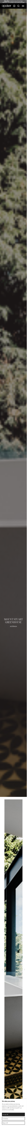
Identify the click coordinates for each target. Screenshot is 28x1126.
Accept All (5, 1114)
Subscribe (6, 1)
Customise (5, 1118)
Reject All (5, 1123)
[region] (13, 1112)
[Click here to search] (18, 6)
